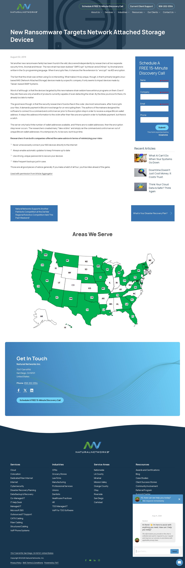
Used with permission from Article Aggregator (31, 173)
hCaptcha (163, 135)
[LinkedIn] (32, 390)
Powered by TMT (51, 562)
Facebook (86, 560)
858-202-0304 (166, 6)
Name (143, 80)
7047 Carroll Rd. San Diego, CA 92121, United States (31, 553)
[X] (25, 390)
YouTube (90, 560)
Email (142, 103)
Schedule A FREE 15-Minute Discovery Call (102, 6)
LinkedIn (95, 560)
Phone (143, 115)
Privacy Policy (15, 562)
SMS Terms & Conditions (33, 562)
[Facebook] (19, 390)
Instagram (99, 560)
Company (144, 92)
